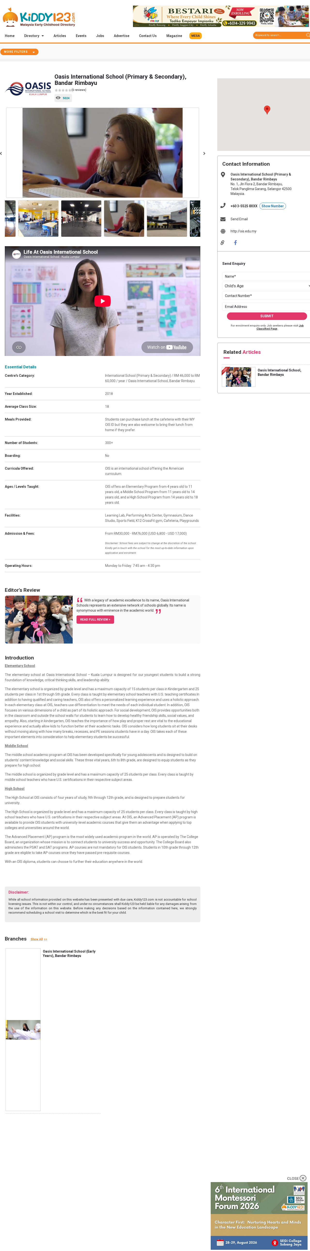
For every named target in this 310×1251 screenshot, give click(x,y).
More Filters (16, 51)
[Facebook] (239, 242)
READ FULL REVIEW (94, 619)
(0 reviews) (78, 90)
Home (10, 36)
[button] (195, 35)
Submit (267, 316)
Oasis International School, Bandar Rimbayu (279, 372)
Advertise (121, 36)
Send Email (239, 219)
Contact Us (148, 36)
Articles (60, 36)
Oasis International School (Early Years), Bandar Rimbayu (69, 953)
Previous (9, 219)
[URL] (226, 242)
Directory (31, 36)
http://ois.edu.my (243, 231)
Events (81, 36)
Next (204, 153)
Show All (37, 939)
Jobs (100, 36)
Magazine (174, 36)
